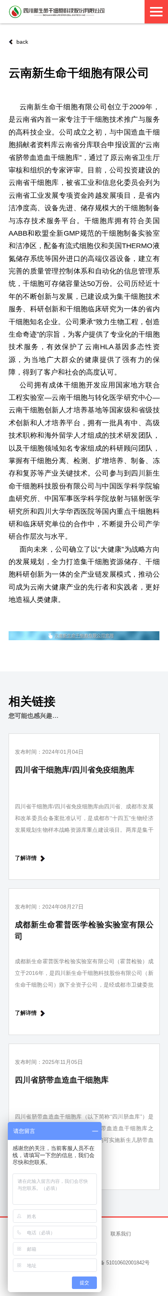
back (22, 42)
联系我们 (121, 1234)
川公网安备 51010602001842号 (114, 1263)
